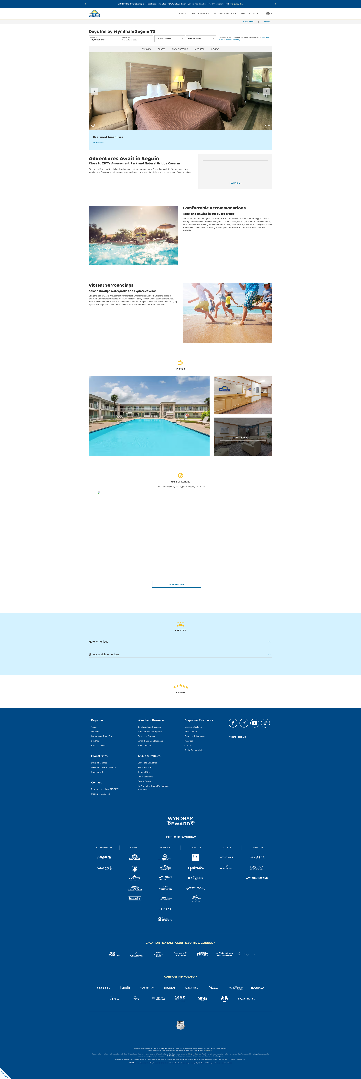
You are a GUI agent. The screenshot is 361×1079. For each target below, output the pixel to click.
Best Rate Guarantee (147, 763)
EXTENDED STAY (104, 848)
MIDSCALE (165, 848)
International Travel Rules (102, 736)
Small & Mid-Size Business (150, 741)
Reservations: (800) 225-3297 (104, 789)
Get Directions (177, 584)
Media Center (190, 731)
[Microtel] (135, 878)
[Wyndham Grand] (257, 878)
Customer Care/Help (100, 794)
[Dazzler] (196, 878)
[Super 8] (135, 868)
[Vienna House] (196, 888)
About (93, 727)
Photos (161, 49)
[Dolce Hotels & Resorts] (257, 868)
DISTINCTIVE (257, 848)
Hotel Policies (235, 183)
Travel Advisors (145, 745)
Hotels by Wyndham (180, 837)
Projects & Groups (146, 736)
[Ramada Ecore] (165, 919)
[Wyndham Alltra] (196, 899)
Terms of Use (144, 772)
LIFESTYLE (196, 848)
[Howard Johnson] (135, 888)
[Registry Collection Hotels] (257, 857)
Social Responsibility (193, 750)
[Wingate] (165, 868)
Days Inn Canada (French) (103, 767)
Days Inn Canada (99, 763)
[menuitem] (182, 13)
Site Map (95, 741)
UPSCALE (226, 848)
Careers (188, 745)
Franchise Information (194, 736)
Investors (188, 741)
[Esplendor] (196, 868)
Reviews (215, 49)
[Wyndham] (226, 857)
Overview (146, 49)
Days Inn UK (97, 772)
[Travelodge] (135, 899)
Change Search (248, 22)
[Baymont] (165, 899)
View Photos (243, 437)
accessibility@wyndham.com (192, 1054)
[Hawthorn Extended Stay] (104, 857)
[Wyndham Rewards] (180, 821)
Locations (95, 731)
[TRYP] (196, 857)
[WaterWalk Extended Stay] (104, 868)
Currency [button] (266, 22)
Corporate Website (193, 727)
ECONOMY (135, 848)
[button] (85, 4)
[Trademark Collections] (226, 868)
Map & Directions (180, 49)
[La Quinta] (165, 857)
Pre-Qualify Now (236, 4)
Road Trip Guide (98, 745)
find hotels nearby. (233, 40)
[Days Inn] (135, 857)
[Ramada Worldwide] (165, 909)
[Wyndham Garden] (165, 878)
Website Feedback (237, 737)
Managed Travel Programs (150, 731)
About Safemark (145, 776)
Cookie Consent (145, 781)
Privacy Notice (144, 767)
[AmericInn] (165, 888)
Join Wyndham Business (149, 727)
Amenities (199, 49)
